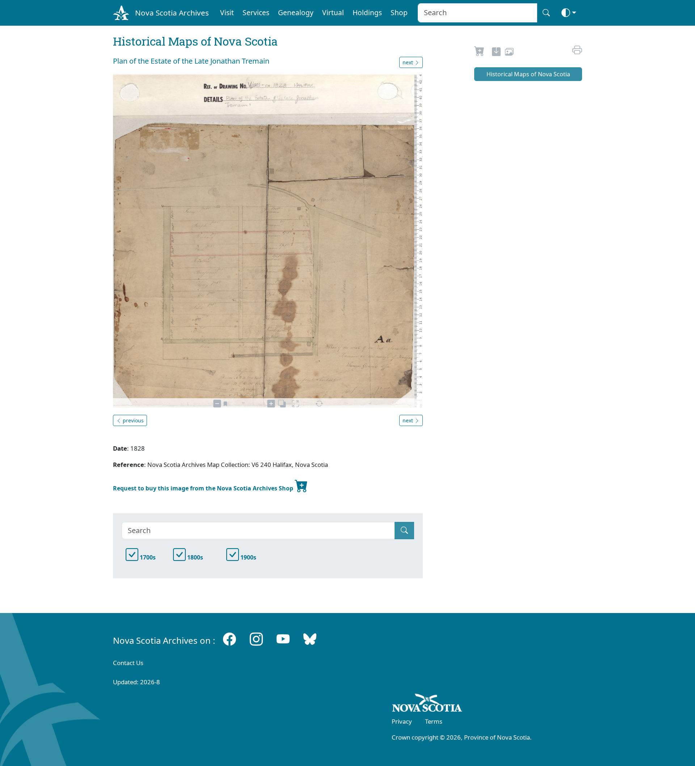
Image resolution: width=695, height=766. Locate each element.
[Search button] (546, 12)
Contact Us (128, 663)
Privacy (402, 721)
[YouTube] (283, 639)
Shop (399, 12)
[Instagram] (256, 639)
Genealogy (295, 12)
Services (256, 12)
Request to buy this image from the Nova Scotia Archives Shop (204, 488)
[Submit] (404, 530)
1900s (247, 557)
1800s (194, 557)
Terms (433, 721)
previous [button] (132, 420)
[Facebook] (229, 639)
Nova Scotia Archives (172, 13)
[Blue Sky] (310, 639)
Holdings (367, 12)
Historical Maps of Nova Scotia (528, 74)
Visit (227, 12)
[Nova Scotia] (427, 704)
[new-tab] (496, 53)
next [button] (408, 62)
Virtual (333, 12)
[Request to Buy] (479, 53)
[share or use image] (509, 53)
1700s (147, 557)
